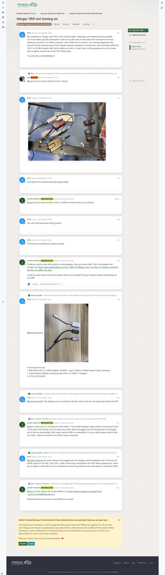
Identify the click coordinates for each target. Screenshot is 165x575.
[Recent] (3, 8)
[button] (3, 302)
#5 (118, 199)
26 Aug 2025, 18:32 (45, 33)
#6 (118, 219)
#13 (118, 488)
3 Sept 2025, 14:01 (45, 299)
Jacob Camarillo (33, 199)
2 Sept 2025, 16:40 (67, 261)
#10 (118, 398)
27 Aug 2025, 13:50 (45, 98)
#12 (118, 457)
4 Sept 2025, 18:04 (67, 488)
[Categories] (3, 3)
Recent (126, 563)
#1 (118, 33)
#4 (118, 178)
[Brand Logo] (27, 5)
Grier (29, 33)
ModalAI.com (142, 563)
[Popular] (3, 17)
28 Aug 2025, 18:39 (45, 240)
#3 (118, 98)
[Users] (3, 22)
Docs (151, 563)
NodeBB (115, 572)
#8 (118, 261)
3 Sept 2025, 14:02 (45, 398)
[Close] (119, 520)
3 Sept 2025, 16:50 (67, 423)
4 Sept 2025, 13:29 (45, 457)
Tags (133, 563)
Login (31, 544)
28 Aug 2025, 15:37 (45, 178)
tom (28, 77)
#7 (118, 240)
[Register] (162, 8)
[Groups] (3, 27)
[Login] (162, 3)
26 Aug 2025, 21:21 (51, 77)
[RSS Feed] (94, 24)
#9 (118, 299)
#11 (118, 423)
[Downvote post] (117, 62)
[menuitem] (162, 3)
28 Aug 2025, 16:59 (67, 199)
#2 (118, 77)
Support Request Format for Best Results (35, 24)
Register (23, 544)
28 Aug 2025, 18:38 (45, 219)
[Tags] (3, 13)
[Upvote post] (109, 62)
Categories (117, 563)
